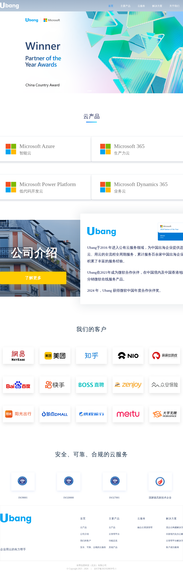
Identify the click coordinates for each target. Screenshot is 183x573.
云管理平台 (114, 534)
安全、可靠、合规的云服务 (93, 547)
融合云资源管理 (144, 527)
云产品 (83, 527)
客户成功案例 (172, 547)
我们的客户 (85, 540)
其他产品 (113, 547)
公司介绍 (84, 534)
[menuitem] (111, 6)
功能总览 (113, 540)
